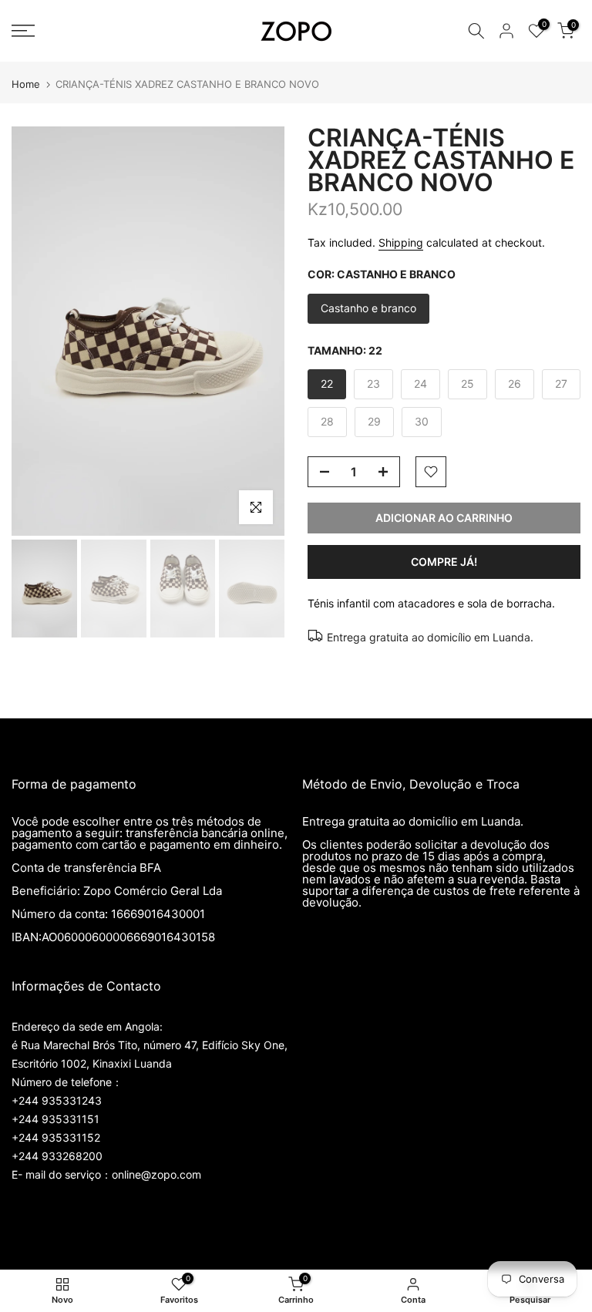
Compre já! (444, 561)
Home (26, 84)
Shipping (400, 242)
